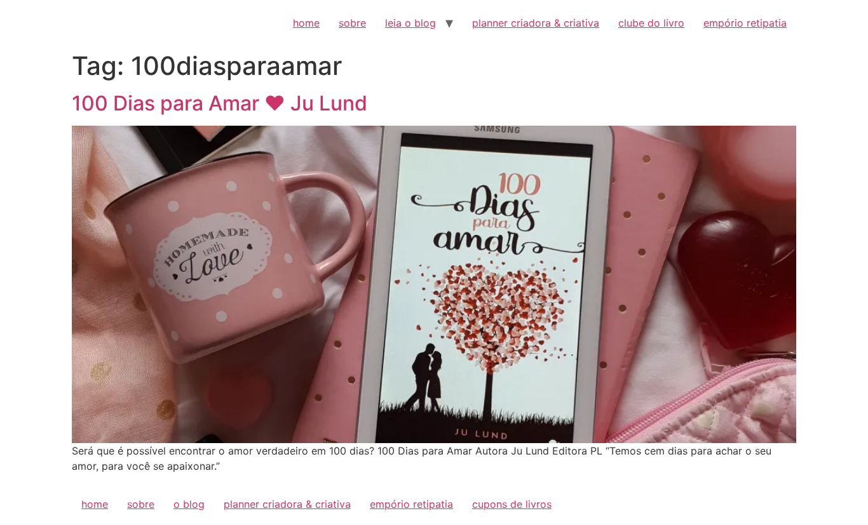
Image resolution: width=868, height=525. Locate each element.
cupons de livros (512, 504)
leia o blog (410, 23)
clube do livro (651, 23)
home (306, 23)
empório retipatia (745, 23)
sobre (352, 23)
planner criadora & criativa (535, 23)
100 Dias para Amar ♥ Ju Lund (219, 103)
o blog (189, 504)
